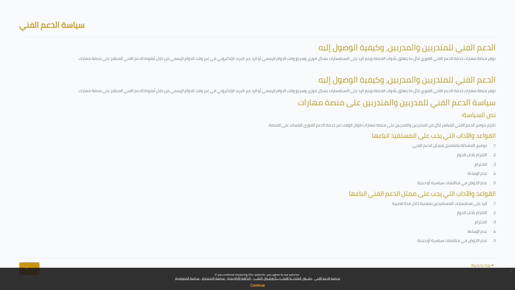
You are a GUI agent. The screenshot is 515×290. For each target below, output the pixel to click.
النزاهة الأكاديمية (239, 278)
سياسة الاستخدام (214, 278)
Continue (258, 285)
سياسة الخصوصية (187, 278)
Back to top (481, 265)
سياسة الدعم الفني (327, 278)
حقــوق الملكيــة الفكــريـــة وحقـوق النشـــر (282, 278)
